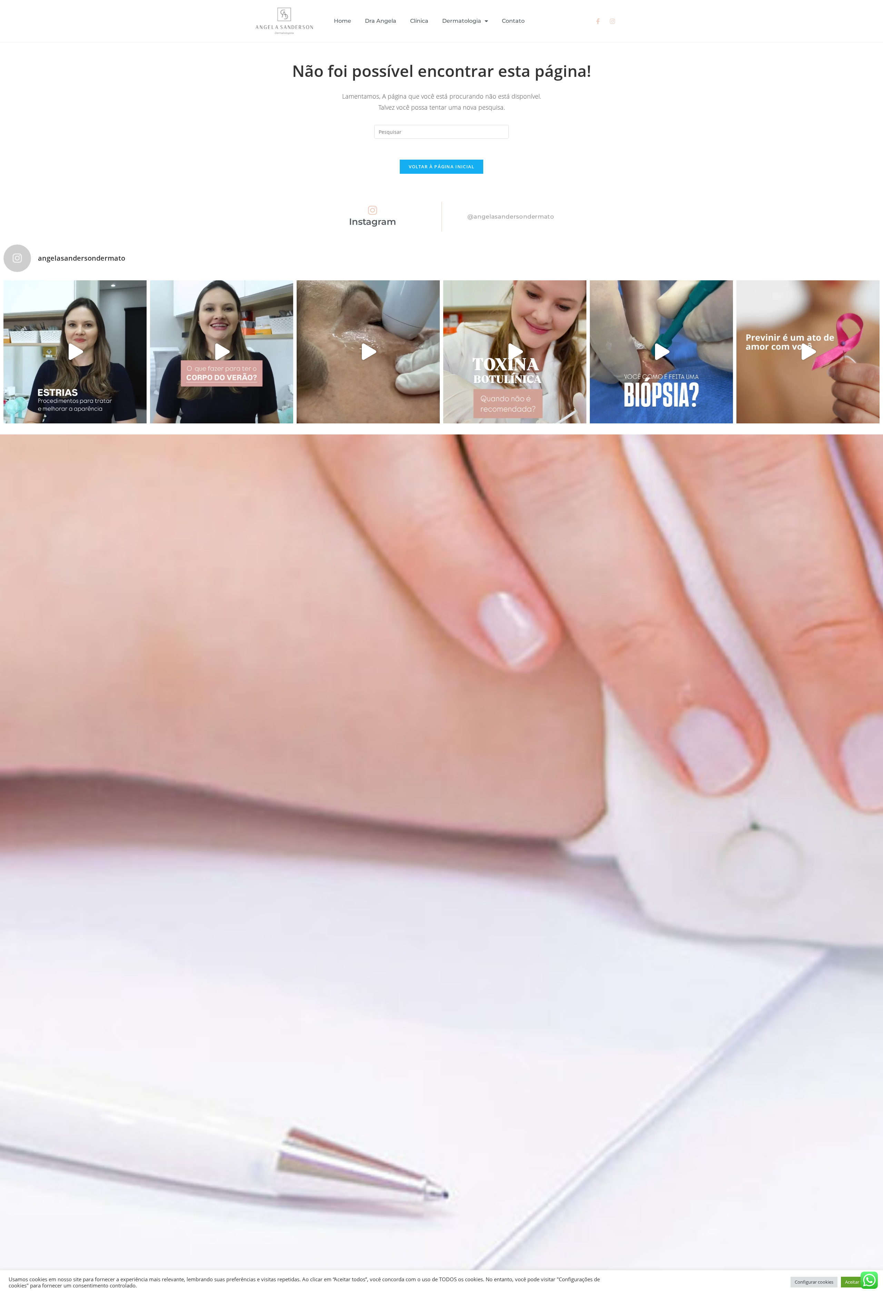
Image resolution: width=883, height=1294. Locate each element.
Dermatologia (461, 21)
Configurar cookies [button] (814, 1282)
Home (342, 21)
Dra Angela (380, 21)
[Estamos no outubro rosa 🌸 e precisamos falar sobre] (808, 351)
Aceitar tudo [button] (857, 1282)
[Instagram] (372, 210)
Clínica (419, 21)
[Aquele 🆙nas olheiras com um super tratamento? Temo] (368, 351)
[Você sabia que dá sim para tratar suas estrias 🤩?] (75, 351)
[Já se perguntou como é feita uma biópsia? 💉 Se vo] (661, 351)
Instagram (372, 221)
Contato (513, 21)
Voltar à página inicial (442, 166)
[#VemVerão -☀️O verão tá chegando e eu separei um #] (221, 351)
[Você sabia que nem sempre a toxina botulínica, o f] (514, 351)
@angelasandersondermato (510, 216)
